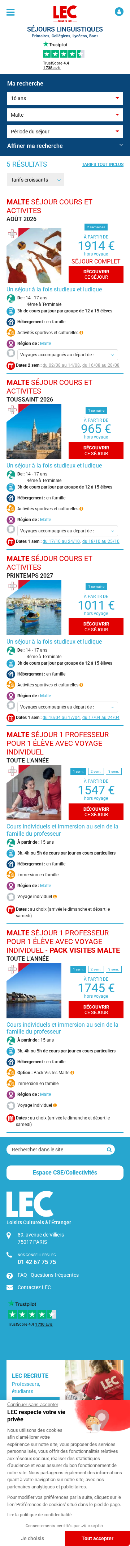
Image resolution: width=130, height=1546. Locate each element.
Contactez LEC (34, 1287)
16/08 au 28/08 (104, 365)
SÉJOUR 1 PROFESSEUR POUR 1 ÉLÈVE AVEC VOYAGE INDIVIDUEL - (63, 941)
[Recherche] (109, 1149)
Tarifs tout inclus (103, 164)
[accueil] (65, 13)
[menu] (10, 12)
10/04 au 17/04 (64, 717)
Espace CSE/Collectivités (65, 1172)
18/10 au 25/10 (104, 541)
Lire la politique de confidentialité (39, 1514)
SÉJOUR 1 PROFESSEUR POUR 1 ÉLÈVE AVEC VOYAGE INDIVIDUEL (57, 743)
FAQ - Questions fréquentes (48, 1275)
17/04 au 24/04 (104, 717)
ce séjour (96, 274)
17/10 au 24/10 (64, 541)
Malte (45, 343)
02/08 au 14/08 (64, 365)
